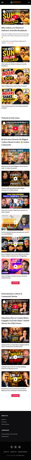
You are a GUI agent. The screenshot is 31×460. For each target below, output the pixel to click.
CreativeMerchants (20, 455)
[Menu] (2, 2)
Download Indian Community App (10, 434)
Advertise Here (5, 436)
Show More (10, 43)
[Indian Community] (15, 2)
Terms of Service (5, 424)
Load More (15, 282)
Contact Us (4, 421)
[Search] (28, 2)
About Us (4, 419)
